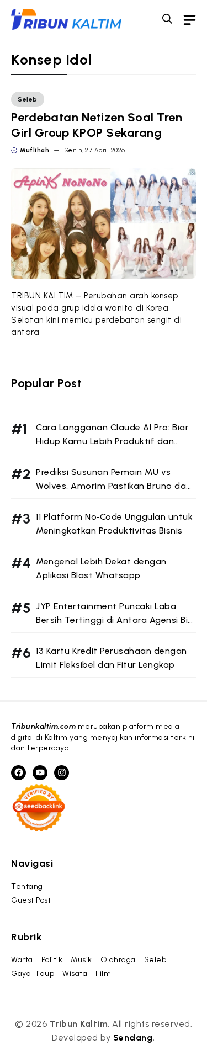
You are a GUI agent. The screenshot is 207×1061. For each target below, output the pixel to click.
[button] (167, 19)
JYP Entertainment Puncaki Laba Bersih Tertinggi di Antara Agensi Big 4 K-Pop (115, 620)
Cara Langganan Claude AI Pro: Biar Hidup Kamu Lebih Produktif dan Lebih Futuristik (112, 441)
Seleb (28, 99)
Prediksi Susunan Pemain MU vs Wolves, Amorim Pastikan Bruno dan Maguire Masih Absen (114, 486)
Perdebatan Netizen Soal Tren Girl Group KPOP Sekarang (96, 125)
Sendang (133, 1037)
